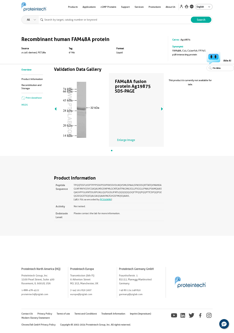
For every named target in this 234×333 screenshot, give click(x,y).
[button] (224, 324)
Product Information (32, 79)
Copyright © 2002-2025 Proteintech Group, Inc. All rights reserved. (95, 324)
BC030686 (105, 199)
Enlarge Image (126, 140)
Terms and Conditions (86, 313)
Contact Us (27, 313)
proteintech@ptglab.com (34, 294)
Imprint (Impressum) (140, 313)
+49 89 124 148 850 (129, 290)
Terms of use (63, 313)
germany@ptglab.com (131, 294)
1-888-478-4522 (30, 290)
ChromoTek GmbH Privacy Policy (38, 324)
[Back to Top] (213, 324)
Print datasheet (33, 97)
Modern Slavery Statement (35, 317)
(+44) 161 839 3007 (80, 290)
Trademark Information (113, 313)
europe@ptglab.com (81, 294)
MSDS (24, 104)
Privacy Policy (44, 313)
